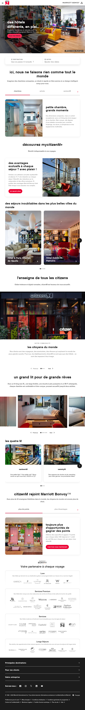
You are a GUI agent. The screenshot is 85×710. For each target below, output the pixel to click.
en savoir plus (15, 191)
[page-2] (41, 268)
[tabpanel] (42, 60)
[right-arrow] (76, 92)
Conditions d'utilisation (38, 699)
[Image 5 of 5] (46, 432)
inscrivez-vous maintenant (57, 547)
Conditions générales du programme (57, 699)
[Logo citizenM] (71, 2)
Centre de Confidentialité (12, 702)
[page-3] (43, 268)
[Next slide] (51, 368)
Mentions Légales (27, 702)
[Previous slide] (34, 368)
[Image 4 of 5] (45, 432)
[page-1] (40, 268)
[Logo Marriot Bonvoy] (42, 562)
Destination (18, 59)
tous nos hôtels (14, 36)
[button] (56, 61)
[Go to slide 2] (42, 368)
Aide (62, 702)
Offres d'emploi (25, 699)
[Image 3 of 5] (43, 432)
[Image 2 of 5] (42, 432)
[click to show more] (79, 240)
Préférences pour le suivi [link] (12, 699)
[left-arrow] (34, 432)
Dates (49, 59)
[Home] (7, 2)
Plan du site (55, 702)
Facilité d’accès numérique (42, 702)
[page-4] (44, 268)
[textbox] (23, 62)
